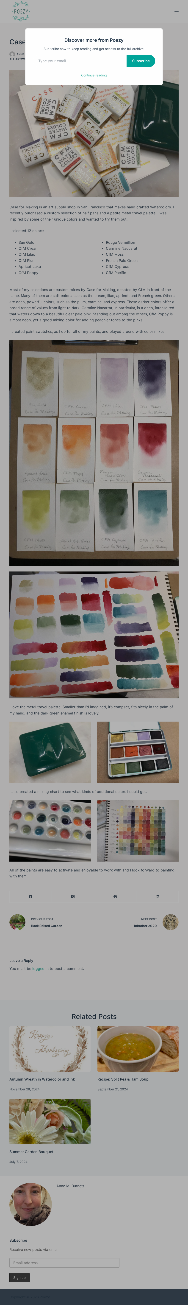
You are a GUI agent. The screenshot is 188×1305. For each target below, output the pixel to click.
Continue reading (94, 75)
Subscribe (141, 61)
